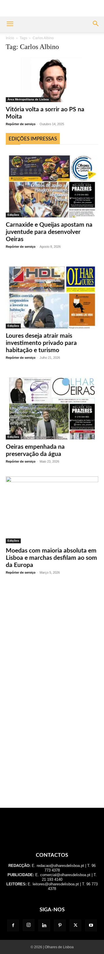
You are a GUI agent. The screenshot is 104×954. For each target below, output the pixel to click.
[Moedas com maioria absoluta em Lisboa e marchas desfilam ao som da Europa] (52, 509)
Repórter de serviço (21, 124)
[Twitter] (75, 925)
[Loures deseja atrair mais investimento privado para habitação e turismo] (52, 295)
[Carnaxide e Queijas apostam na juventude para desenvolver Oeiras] (52, 184)
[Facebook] (13, 925)
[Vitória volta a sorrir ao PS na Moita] (52, 79)
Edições (13, 214)
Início (10, 38)
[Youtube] (91, 925)
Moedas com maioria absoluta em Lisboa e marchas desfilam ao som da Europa (51, 558)
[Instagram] (28, 925)
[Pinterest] (60, 925)
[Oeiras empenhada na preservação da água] (52, 406)
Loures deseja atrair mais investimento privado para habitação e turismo (41, 343)
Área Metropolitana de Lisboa (28, 99)
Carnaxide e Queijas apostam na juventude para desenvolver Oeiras (49, 232)
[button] (10, 24)
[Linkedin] (44, 925)
